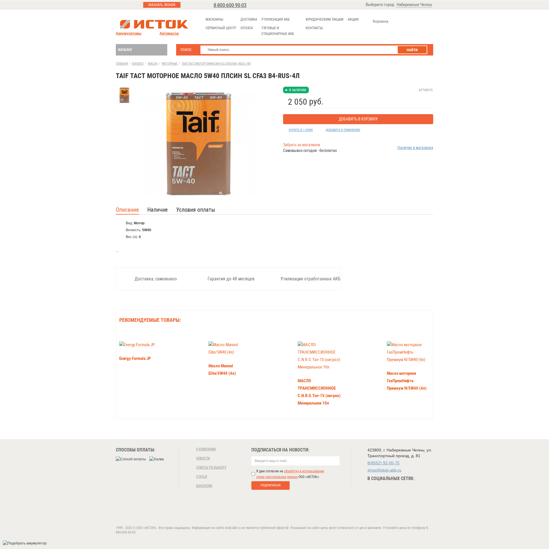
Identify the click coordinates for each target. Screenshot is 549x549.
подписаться (270, 485)
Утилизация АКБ (275, 19)
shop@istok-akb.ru (384, 470)
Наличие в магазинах (415, 147)
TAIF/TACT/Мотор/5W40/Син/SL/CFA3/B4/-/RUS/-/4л (216, 64)
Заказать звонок (162, 5)
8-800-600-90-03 (230, 5)
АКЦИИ (353, 19)
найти (412, 50)
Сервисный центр (221, 28)
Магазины (214, 19)
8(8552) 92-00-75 (383, 463)
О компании (206, 449)
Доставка (248, 19)
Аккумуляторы (128, 33)
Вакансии (204, 486)
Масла (153, 64)
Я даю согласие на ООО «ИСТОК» (290, 474)
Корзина (380, 21)
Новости (203, 458)
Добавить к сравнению (343, 130)
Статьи (201, 477)
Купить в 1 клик (301, 130)
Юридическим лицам (324, 19)
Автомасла (169, 33)
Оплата (246, 28)
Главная (122, 64)
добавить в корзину (358, 119)
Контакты (314, 28)
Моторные (169, 64)
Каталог (125, 49)
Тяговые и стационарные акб (277, 31)
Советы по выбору (211, 467)
